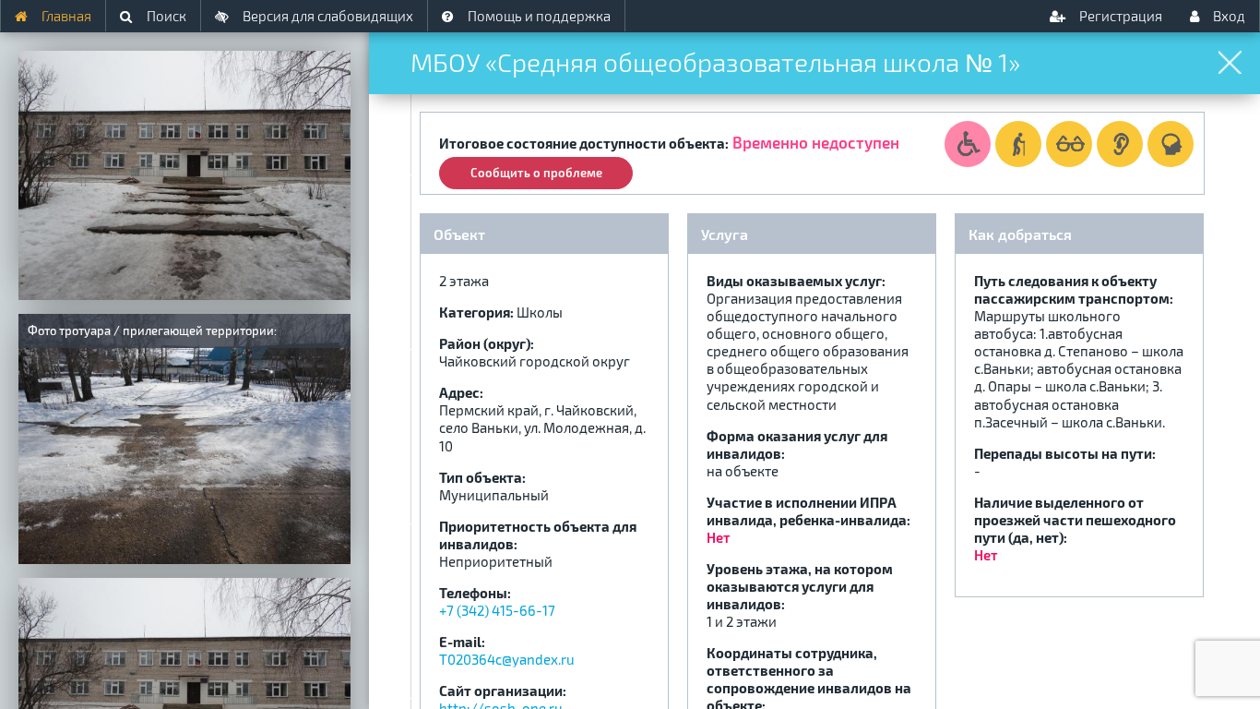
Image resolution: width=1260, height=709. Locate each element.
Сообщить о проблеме (536, 172)
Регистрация (1119, 15)
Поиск (165, 15)
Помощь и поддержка (538, 15)
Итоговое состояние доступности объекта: (584, 143)
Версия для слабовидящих (326, 15)
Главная (65, 15)
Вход (1227, 15)
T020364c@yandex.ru (507, 659)
